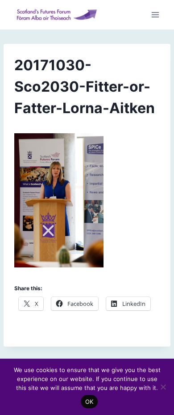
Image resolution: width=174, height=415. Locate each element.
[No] (162, 386)
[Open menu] (155, 15)
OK (89, 401)
